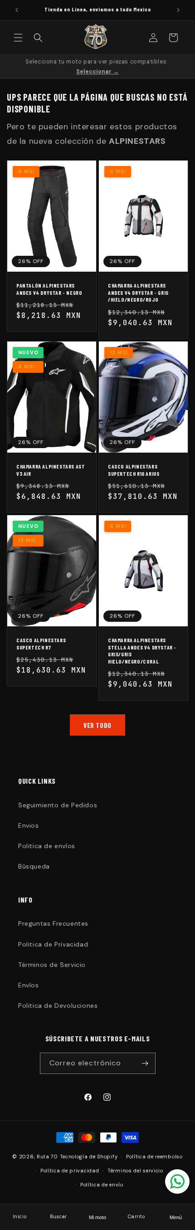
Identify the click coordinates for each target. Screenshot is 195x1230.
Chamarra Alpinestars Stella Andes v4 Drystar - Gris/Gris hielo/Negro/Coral (142, 650)
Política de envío (101, 1184)
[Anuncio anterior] (17, 10)
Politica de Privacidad (53, 944)
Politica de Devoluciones (58, 1005)
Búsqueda (34, 866)
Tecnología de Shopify (89, 1156)
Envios (28, 825)
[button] (18, 38)
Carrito (136, 1217)
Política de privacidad (69, 1170)
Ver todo (97, 725)
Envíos (28, 985)
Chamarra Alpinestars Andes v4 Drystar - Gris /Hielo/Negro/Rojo (138, 292)
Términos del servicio (135, 1170)
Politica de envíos (46, 846)
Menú (176, 1217)
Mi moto (97, 1217)
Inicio (20, 1217)
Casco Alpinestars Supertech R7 (41, 643)
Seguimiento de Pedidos (57, 805)
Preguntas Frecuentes (53, 923)
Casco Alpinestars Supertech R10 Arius (133, 470)
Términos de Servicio (52, 965)
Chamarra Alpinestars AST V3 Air (50, 470)
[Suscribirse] (145, 1063)
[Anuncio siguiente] (178, 10)
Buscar (58, 1217)
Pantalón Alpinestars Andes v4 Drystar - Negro (49, 289)
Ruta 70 (47, 1156)
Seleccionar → (97, 71)
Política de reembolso (154, 1156)
